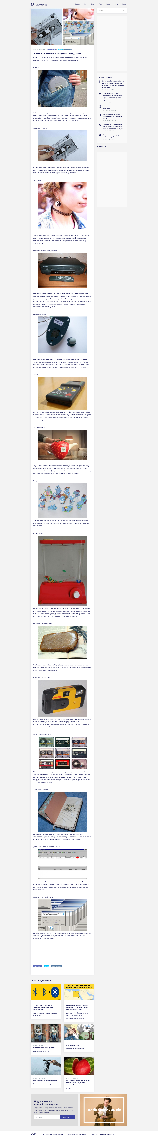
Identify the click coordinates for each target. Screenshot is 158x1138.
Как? (85, 4)
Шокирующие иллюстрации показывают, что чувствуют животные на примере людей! (113, 127)
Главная (77, 4)
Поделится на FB (51, 49)
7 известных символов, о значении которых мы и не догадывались (43, 1007)
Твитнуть (60, 49)
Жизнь (108, 4)
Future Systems (80, 1135)
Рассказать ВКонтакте (56, 966)
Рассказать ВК (68, 49)
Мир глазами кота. (72, 1045)
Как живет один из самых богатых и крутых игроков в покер (112, 116)
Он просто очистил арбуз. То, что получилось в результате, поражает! (78, 1083)
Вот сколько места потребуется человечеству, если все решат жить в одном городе (77, 1007)
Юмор (116, 4)
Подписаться (67, 1117)
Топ (100, 4)
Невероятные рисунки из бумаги (45, 1081)
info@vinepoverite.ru (106, 1135)
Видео (93, 4)
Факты (124, 4)
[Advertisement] (62, 952)
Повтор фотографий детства (44, 1048)
